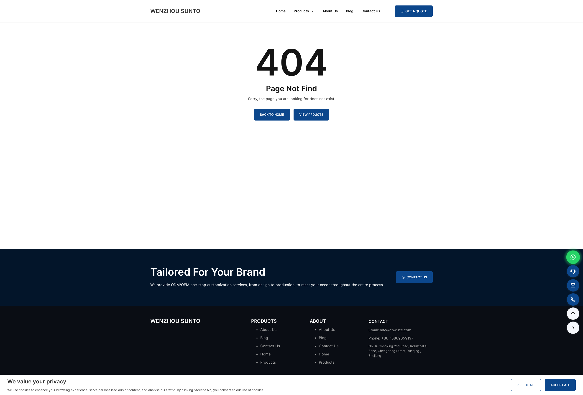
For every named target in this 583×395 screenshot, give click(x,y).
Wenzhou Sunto (175, 11)
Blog (349, 11)
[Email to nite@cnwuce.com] (573, 285)
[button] (573, 313)
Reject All (526, 385)
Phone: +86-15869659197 (390, 338)
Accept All (560, 385)
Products (301, 11)
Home (281, 11)
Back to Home (272, 114)
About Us (330, 11)
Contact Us (370, 11)
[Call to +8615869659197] (573, 299)
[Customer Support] (573, 271)
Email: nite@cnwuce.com (389, 330)
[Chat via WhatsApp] (573, 257)
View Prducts (311, 114)
